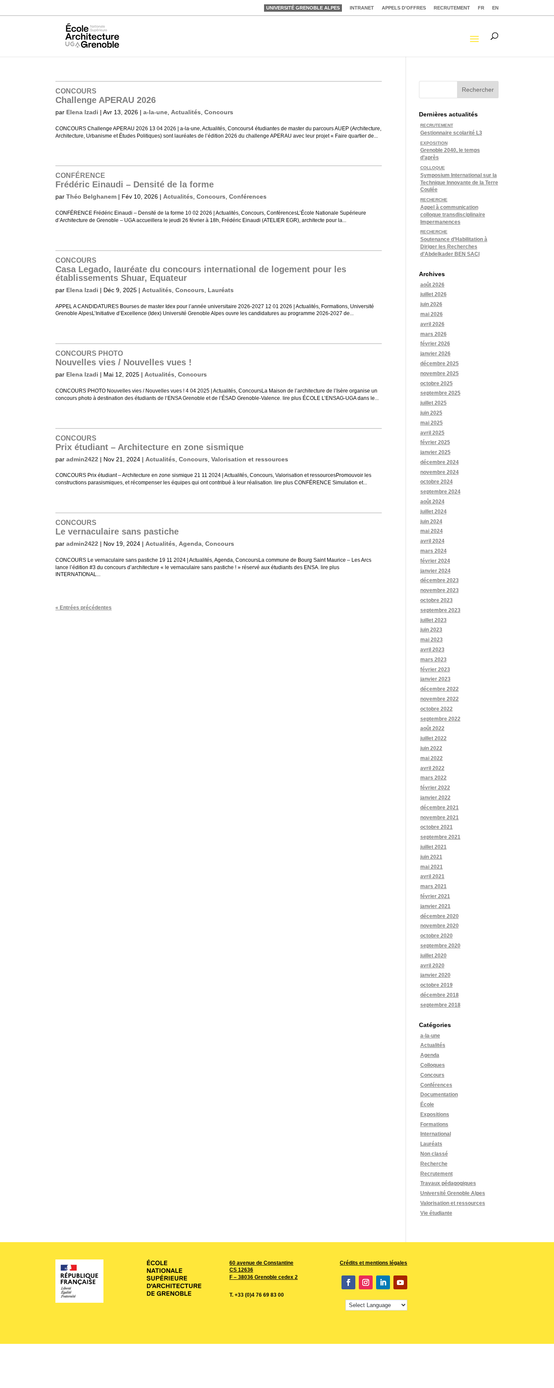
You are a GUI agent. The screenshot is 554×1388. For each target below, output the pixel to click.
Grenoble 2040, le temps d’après (450, 151)
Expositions (434, 1114)
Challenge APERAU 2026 (105, 96)
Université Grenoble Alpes (452, 1193)
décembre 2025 (439, 364)
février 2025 (435, 442)
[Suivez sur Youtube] (400, 1282)
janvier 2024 (435, 571)
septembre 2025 (440, 393)
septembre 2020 (440, 946)
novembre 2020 (439, 926)
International (435, 1134)
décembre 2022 (439, 689)
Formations (434, 1124)
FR (481, 7)
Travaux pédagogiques (448, 1183)
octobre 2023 (436, 600)
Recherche (434, 1164)
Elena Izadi (82, 112)
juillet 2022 (433, 738)
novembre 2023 (439, 590)
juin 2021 (431, 857)
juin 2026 (431, 304)
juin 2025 (431, 413)
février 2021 (435, 896)
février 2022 (435, 788)
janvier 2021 (435, 906)
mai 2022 (431, 758)
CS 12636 (241, 1270)
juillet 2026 (433, 294)
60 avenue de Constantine (261, 1263)
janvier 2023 (435, 679)
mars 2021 (433, 886)
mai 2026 (431, 314)
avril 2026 (432, 324)
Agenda (190, 543)
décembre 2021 (439, 808)
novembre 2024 (439, 472)
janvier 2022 (435, 798)
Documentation (439, 1095)
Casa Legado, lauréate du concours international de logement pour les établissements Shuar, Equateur (200, 270)
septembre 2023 (440, 610)
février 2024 (435, 561)
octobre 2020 (436, 936)
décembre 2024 (439, 462)
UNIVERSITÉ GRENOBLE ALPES (303, 7)
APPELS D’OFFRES (404, 7)
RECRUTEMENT (452, 7)
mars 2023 (433, 660)
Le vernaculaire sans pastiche (117, 527)
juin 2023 (431, 630)
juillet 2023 (433, 620)
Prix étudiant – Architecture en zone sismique (149, 443)
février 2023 (435, 670)
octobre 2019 (436, 985)
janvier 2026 (435, 354)
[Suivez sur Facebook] (348, 1282)
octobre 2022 (436, 709)
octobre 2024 (436, 482)
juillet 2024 (433, 512)
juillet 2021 (433, 847)
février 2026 (435, 344)
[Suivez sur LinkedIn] (383, 1282)
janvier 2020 (435, 975)
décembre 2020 (439, 916)
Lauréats (221, 290)
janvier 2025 (435, 452)
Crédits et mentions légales (373, 1263)
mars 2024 (433, 551)
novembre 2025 (439, 373)
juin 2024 (431, 521)
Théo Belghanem (91, 196)
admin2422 (82, 459)
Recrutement (436, 1174)
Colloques (432, 1065)
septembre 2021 (440, 837)
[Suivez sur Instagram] (366, 1282)
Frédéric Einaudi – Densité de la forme (134, 180)
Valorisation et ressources (249, 459)
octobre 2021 (436, 827)
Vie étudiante (436, 1213)
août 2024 (432, 502)
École (427, 1104)
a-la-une (155, 112)
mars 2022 (433, 778)
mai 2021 (431, 867)
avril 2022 (432, 768)
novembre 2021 (439, 818)
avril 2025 (432, 433)
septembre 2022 (440, 719)
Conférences (248, 196)
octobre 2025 (436, 383)
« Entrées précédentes (83, 608)
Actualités (186, 112)
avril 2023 (432, 650)
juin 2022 (431, 748)
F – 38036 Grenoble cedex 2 (263, 1277)
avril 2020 (432, 966)
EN (495, 7)
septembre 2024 (440, 492)
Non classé (434, 1154)
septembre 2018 (440, 1005)
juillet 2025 (433, 403)
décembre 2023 (439, 580)
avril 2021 (432, 876)
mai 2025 (431, 423)
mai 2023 (431, 640)
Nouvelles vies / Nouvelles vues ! (123, 358)
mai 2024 (431, 531)
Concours (218, 112)
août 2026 (432, 285)
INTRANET (362, 7)
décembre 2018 (439, 995)
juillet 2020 (433, 956)
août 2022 (432, 728)
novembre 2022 (439, 699)
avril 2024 (432, 541)
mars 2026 (433, 334)
